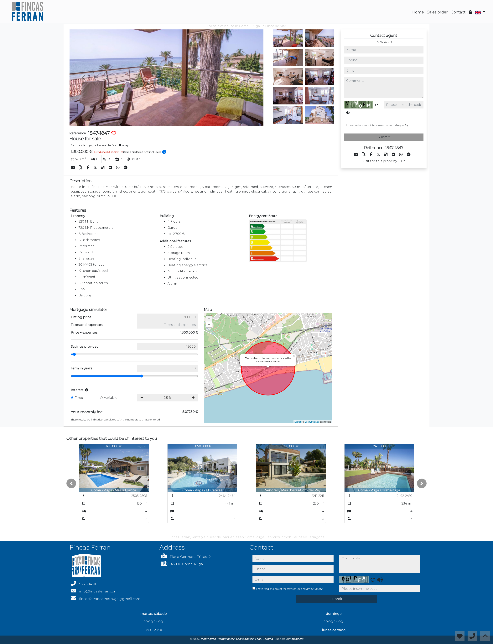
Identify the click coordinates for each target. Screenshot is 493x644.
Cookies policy (245, 638)
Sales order (437, 12)
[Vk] (111, 167)
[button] (71, 483)
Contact (458, 12)
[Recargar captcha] (376, 105)
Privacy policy (226, 638)
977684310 (384, 42)
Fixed (79, 398)
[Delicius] (103, 167)
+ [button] (209, 318)
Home (418, 12)
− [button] (209, 324)
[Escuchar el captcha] (347, 113)
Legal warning (264, 638)
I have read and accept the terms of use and (378, 125)
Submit (384, 137)
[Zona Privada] (470, 12)
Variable (110, 398)
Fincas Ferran (207, 638)
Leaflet (297, 421)
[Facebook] (88, 167)
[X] (95, 167)
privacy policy (401, 125)
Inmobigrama (295, 638)
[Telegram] (125, 167)
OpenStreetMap (312, 421)
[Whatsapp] (118, 167)
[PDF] (81, 167)
